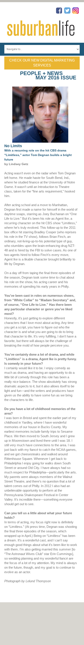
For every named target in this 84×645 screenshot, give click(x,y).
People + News (41, 73)
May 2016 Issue (56, 77)
